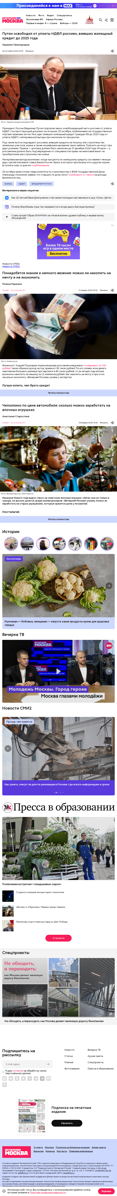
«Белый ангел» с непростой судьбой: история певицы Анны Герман (43, 544)
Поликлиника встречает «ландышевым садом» (31, 884)
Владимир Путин (41, 183)
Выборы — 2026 (68, 23)
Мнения (68, 1062)
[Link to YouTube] (29, 1078)
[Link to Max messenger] (4, 1078)
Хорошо (106, 1191)
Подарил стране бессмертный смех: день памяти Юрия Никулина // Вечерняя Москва (107, 544)
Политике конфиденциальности (47, 1192)
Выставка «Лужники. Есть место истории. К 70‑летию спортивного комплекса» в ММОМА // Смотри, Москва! (11, 544)
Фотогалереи (71, 1069)
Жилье (8, 183)
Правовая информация (81, 1151)
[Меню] (112, 20)
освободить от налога (81, 174)
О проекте (58, 938)
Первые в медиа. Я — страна (41, 23)
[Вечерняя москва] (16, 1152)
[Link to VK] (11, 1078)
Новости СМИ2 (11, 266)
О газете (38, 1147)
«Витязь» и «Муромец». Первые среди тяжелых (40, 907)
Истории (10, 532)
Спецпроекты (64, 15)
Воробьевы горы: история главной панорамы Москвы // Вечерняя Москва (27, 544)
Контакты (62, 1151)
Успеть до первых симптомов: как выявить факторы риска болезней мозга (51, 621)
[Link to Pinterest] (4, 1084)
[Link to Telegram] (36, 1078)
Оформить (67, 1123)
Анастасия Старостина (15, 416)
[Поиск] (100, 20)
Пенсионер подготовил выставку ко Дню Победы (42, 922)
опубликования (40, 165)
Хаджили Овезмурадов (15, 44)
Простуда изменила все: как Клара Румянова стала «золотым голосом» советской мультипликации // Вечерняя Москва (59, 544)
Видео (50, 15)
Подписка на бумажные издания (73, 1147)
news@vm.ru (68, 1173)
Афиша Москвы (54, 19)
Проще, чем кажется (19, 721)
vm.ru (92, 1168)
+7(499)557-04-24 (103, 1170)
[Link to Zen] (23, 1078)
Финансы (30, 51)
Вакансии (39, 1151)
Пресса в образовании (101, 1069)
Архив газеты (95, 1056)
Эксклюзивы (13, 558)
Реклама (49, 1147)
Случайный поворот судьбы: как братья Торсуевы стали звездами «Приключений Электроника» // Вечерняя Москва (75, 544)
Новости (30, 15)
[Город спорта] (89, 20)
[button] (110, 543)
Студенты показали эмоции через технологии (40, 892)
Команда (50, 1151)
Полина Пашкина (12, 284)
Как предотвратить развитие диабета (58, 748)
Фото (41, 15)
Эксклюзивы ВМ (34, 19)
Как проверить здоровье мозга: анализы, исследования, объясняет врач (58, 585)
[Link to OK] (17, 1078)
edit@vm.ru (23, 1173)
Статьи (68, 1056)
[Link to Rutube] (48, 1078)
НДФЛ (22, 183)
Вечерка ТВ (13, 634)
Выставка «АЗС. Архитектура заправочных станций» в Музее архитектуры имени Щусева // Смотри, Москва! (91, 544)
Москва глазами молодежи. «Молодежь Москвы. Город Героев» (58, 671)
